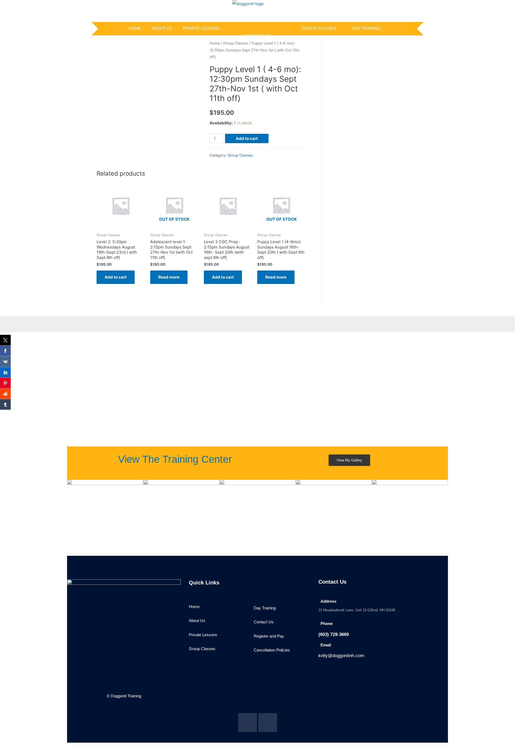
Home (214, 43)
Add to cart (247, 138)
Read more (168, 277)
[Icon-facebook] (247, 722)
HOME (134, 28)
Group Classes (318, 28)
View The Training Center (175, 459)
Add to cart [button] (116, 277)
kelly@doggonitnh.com (341, 655)
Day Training (366, 28)
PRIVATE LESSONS (201, 28)
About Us (162, 28)
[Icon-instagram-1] (267, 722)
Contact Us (258, 36)
